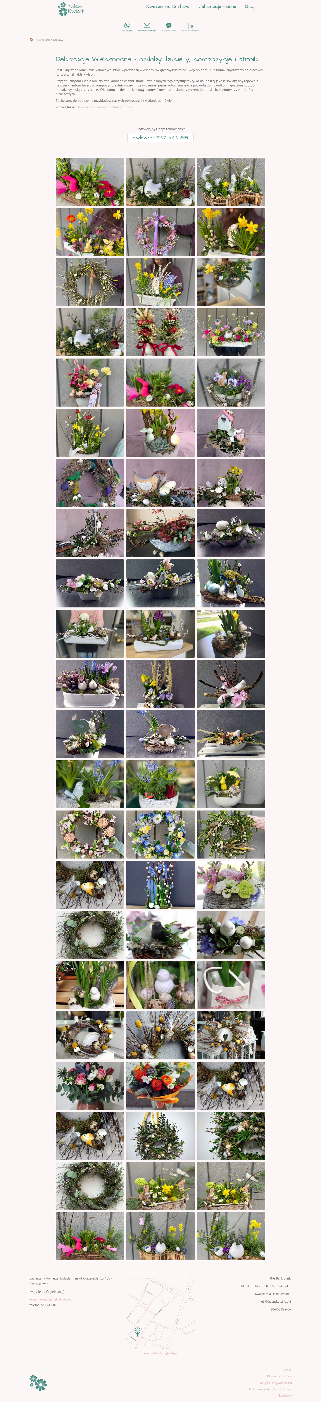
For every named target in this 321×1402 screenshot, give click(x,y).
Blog (249, 6)
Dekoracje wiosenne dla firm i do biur (104, 107)
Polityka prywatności (275, 1382)
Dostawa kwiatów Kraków (270, 1389)
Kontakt (285, 1395)
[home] (72, 9)
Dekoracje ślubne (217, 6)
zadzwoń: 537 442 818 (160, 137)
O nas (287, 1370)
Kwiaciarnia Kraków (168, 6)
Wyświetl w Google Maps (160, 1353)
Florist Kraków (279, 1376)
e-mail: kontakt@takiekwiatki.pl (51, 1299)
